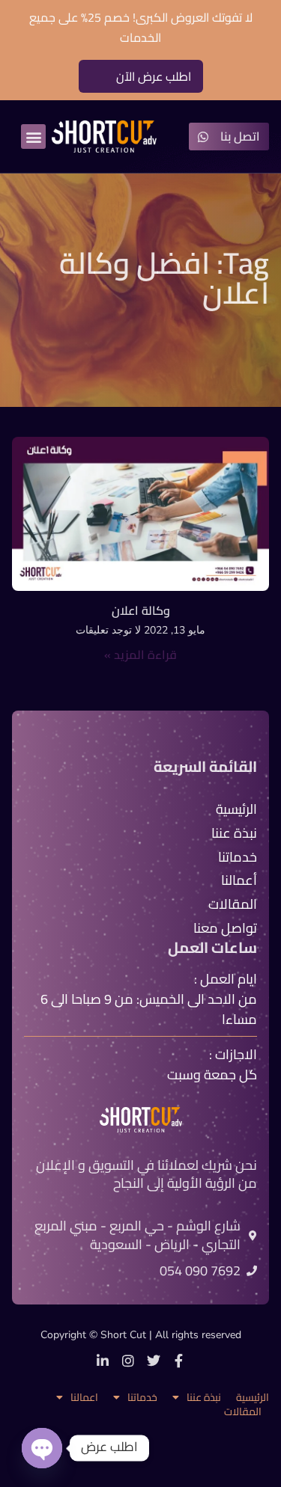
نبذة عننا (204, 1398)
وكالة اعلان (141, 610)
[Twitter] (153, 1360)
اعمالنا (84, 1398)
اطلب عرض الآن (153, 76)
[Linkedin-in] (102, 1360)
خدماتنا (142, 1398)
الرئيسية (252, 1398)
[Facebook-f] (179, 1360)
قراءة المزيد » (140, 654)
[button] (33, 136)
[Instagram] (128, 1360)
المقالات (243, 1412)
